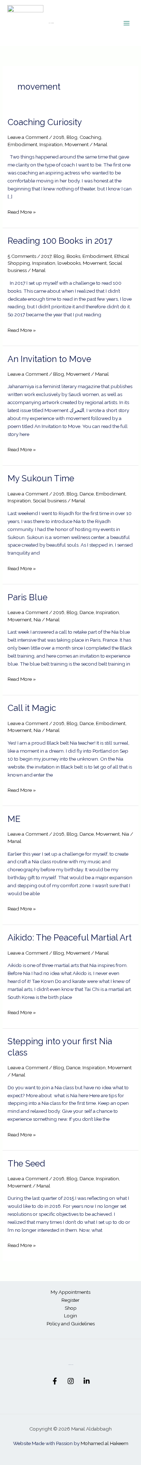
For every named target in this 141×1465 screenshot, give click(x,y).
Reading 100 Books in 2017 (60, 241)
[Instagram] (70, 1381)
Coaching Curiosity (45, 122)
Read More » (22, 211)
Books (73, 256)
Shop (71, 1308)
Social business (50, 500)
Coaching (90, 137)
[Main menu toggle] (127, 23)
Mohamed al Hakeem (104, 1443)
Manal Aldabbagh (51, 22)
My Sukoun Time (41, 478)
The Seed (26, 1164)
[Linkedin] (86, 1381)
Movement (77, 144)
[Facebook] (54, 1381)
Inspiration (51, 144)
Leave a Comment (28, 137)
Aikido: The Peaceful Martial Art (70, 938)
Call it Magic (32, 708)
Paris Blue (27, 597)
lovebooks (69, 263)
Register (70, 1300)
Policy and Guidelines (71, 1323)
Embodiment (22, 144)
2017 (46, 256)
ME (14, 819)
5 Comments (22, 256)
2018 (58, 137)
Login (70, 1315)
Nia (37, 619)
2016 (58, 494)
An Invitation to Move (49, 359)
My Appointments (70, 1292)
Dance (87, 494)
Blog (72, 137)
